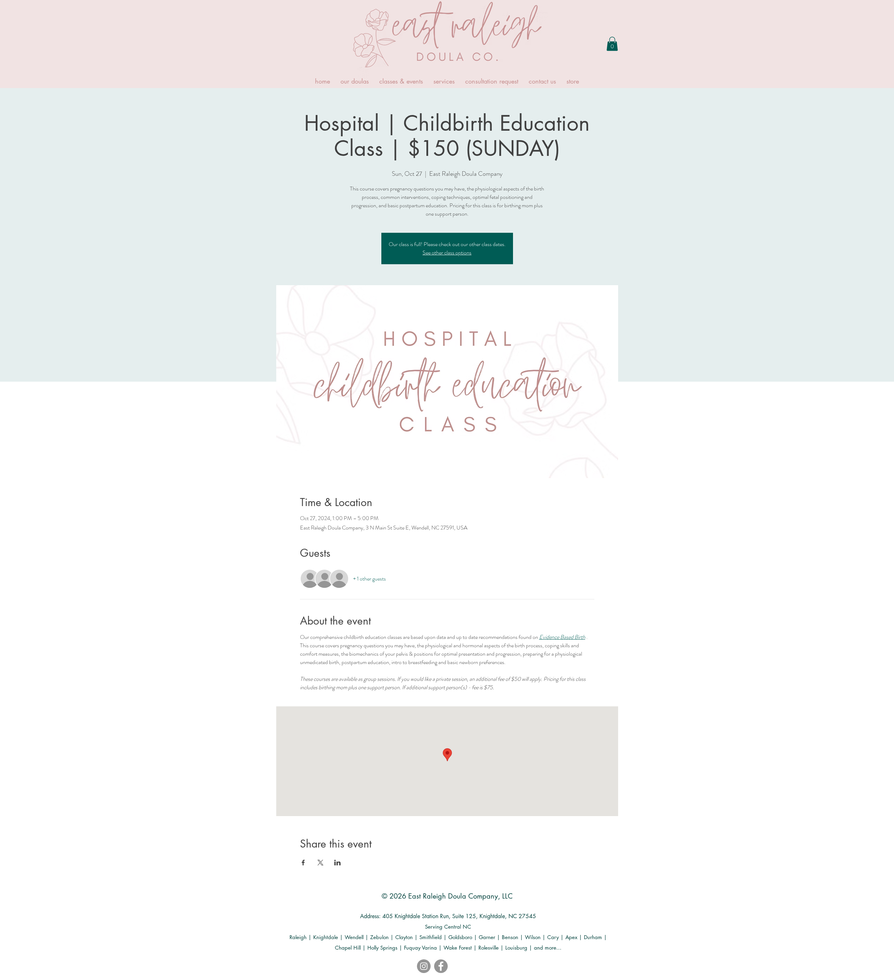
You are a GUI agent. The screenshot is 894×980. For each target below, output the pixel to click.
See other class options (447, 252)
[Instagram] (424, 966)
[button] (612, 44)
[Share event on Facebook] (303, 862)
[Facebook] (441, 966)
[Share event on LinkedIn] (337, 862)
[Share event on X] (320, 862)
